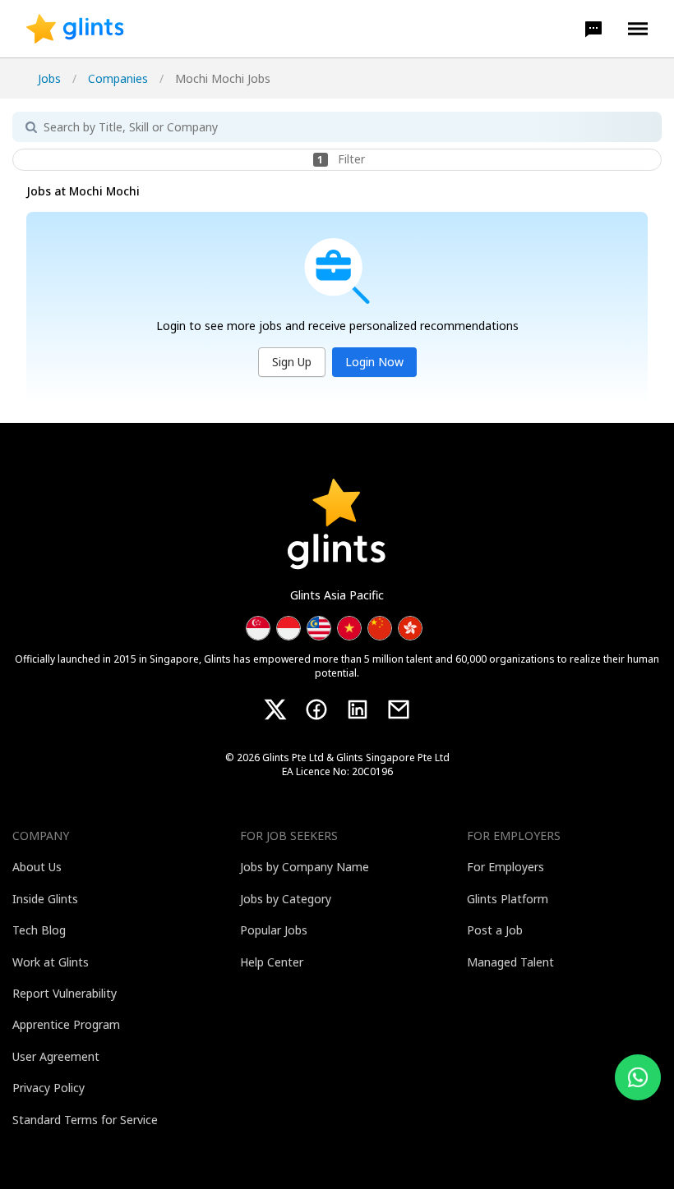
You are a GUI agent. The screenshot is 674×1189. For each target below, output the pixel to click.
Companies (118, 78)
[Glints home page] (75, 29)
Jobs (49, 78)
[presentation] (75, 29)
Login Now (374, 362)
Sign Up (292, 362)
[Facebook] (316, 709)
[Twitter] (275, 709)
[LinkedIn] (357, 709)
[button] (593, 29)
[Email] (398, 709)
